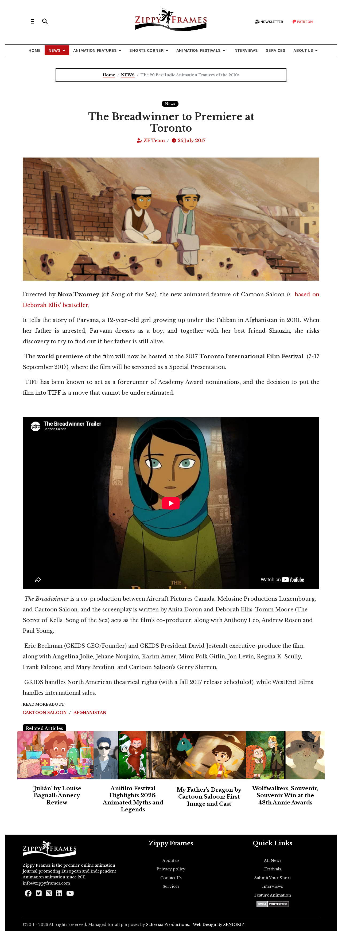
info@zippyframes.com (46, 883)
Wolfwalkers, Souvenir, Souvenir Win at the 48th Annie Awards (285, 795)
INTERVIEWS (245, 50)
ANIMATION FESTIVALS (198, 50)
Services (171, 886)
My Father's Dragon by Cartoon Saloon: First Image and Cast (209, 797)
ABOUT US (303, 50)
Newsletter (271, 21)
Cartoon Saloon (45, 712)
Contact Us (171, 877)
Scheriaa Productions (167, 924)
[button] (45, 21)
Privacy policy (171, 869)
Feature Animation (272, 895)
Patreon (304, 21)
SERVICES (275, 50)
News (170, 103)
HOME (34, 50)
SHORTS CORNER (146, 50)
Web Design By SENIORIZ (218, 924)
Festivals (272, 869)
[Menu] (32, 21)
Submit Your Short (272, 877)
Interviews (272, 886)
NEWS (55, 50)
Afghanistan (90, 712)
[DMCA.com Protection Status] (272, 904)
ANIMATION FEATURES (95, 50)
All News (272, 860)
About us (171, 860)
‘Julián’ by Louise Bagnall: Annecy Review (57, 795)
